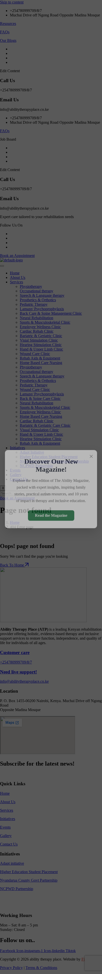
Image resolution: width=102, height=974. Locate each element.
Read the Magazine (51, 513)
